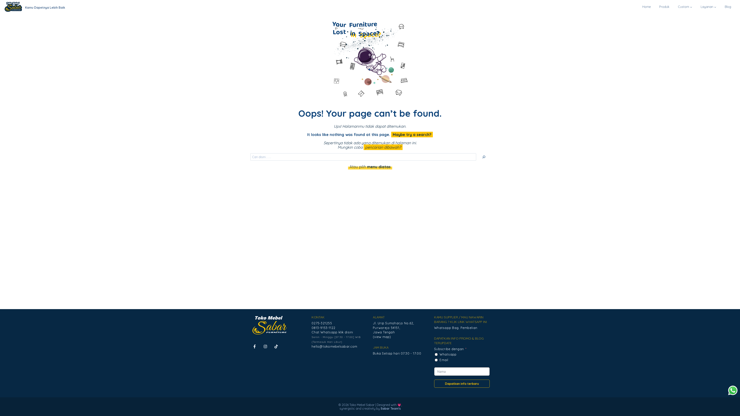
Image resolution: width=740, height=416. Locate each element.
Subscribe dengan (449, 349)
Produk (664, 7)
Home (646, 7)
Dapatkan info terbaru (462, 384)
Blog (728, 7)
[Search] (484, 157)
